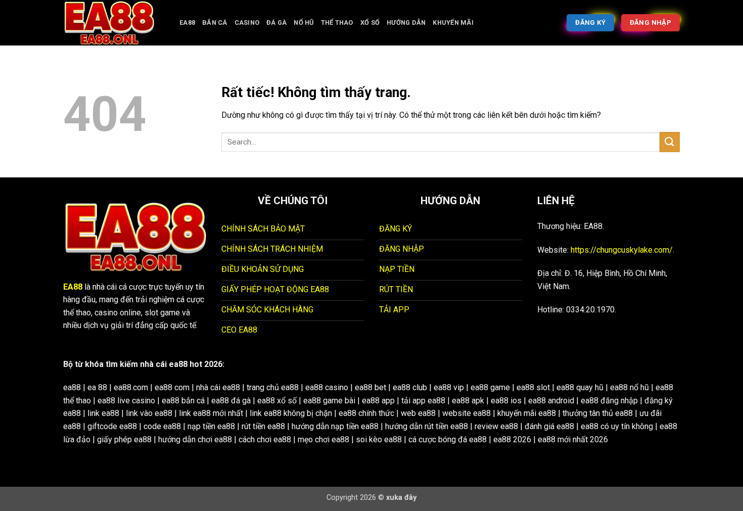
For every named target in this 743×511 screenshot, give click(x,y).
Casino (247, 22)
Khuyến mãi (453, 22)
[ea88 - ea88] (113, 22)
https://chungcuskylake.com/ (622, 250)
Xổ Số (370, 22)
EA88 (187, 22)
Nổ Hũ (303, 22)
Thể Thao (337, 22)
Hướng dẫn (406, 22)
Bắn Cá (214, 22)
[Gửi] (670, 142)
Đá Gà (276, 22)
